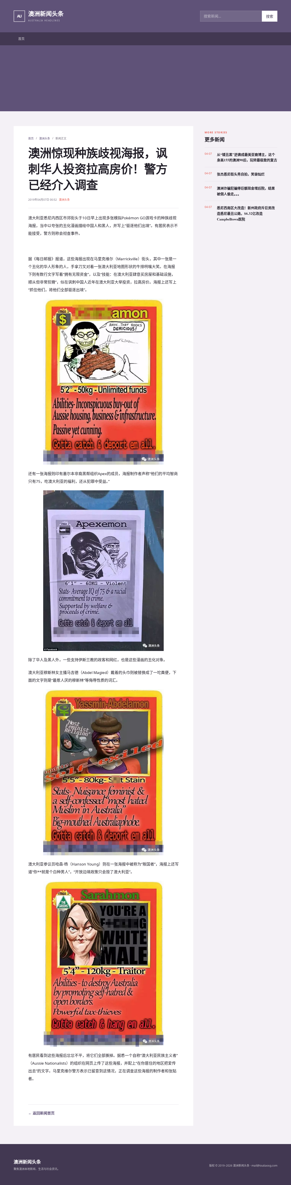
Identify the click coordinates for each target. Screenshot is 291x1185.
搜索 (269, 16)
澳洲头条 (44, 138)
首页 (21, 38)
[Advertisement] (145, 79)
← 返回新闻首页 (41, 1113)
